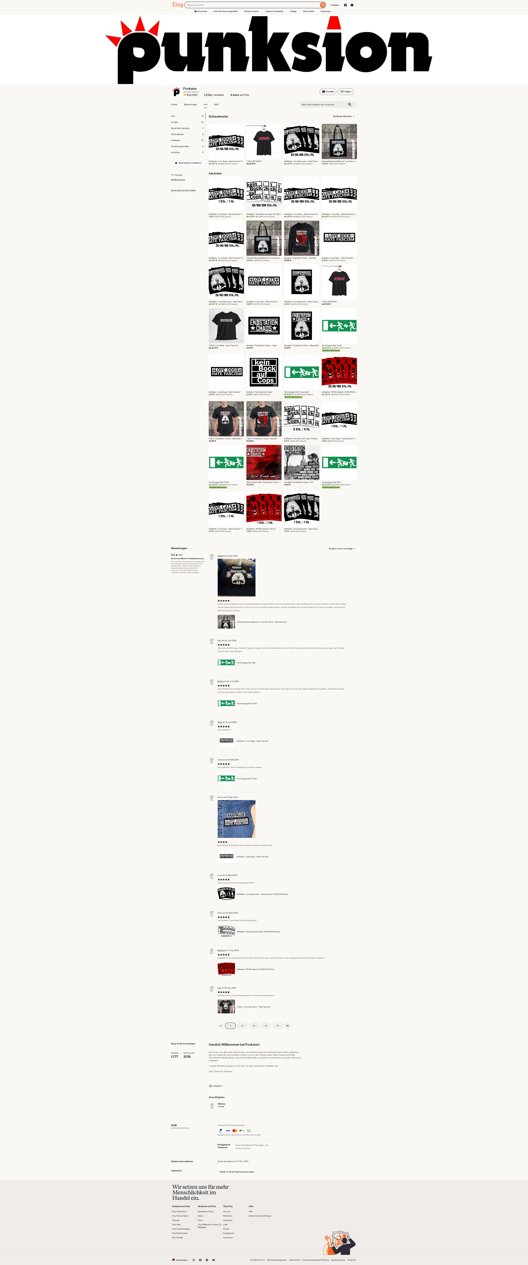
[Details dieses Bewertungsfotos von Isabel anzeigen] (236, 578)
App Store (181, 1247)
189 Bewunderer (178, 180)
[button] (328, 91)
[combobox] (252, 5)
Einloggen (335, 5)
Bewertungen (190, 104)
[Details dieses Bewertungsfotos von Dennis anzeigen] (236, 819)
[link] (221, 1025)
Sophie (221, 681)
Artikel (174, 104)
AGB (216, 104)
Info (205, 104)
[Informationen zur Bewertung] (184, 95)
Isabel (220, 556)
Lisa (219, 988)
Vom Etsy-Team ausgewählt (225, 11)
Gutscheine (326, 11)
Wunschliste (308, 11)
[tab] (188, 116)
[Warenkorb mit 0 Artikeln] (352, 5)
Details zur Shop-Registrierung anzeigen (237, 1172)
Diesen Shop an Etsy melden (183, 190)
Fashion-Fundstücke (274, 11)
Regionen (352, 1260)
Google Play (202, 1247)
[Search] (351, 104)
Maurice (221, 950)
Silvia (220, 722)
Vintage (293, 11)
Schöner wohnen (251, 11)
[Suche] (322, 5)
